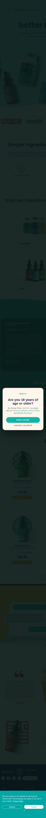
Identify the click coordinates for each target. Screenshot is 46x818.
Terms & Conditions (20, 411)
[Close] (23, 811)
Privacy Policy (18, 801)
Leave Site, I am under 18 (23, 425)
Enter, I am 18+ (23, 420)
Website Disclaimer (24, 413)
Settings (12, 807)
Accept (33, 807)
